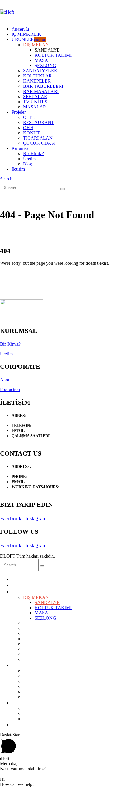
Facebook (11, 518)
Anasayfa (20, 28)
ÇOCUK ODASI (39, 143)
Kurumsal (20, 148)
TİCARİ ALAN (38, 138)
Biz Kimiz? (33, 153)
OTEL (29, 117)
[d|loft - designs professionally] (7, 11)
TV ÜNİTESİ (36, 101)
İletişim (18, 169)
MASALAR (34, 106)
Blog (27, 163)
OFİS (28, 127)
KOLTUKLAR (37, 75)
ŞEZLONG (45, 65)
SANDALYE (47, 49)
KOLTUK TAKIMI (53, 55)
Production (10, 389)
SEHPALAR (35, 96)
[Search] (62, 189)
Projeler (19, 112)
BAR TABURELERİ (43, 86)
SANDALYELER (40, 70)
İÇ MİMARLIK (26, 34)
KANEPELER (37, 81)
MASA (41, 60)
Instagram (36, 518)
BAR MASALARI (41, 91)
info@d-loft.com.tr (42, 430)
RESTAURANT (38, 122)
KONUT (31, 132)
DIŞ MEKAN (36, 44)
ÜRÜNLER (29, 39)
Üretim (29, 158)
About (6, 379)
